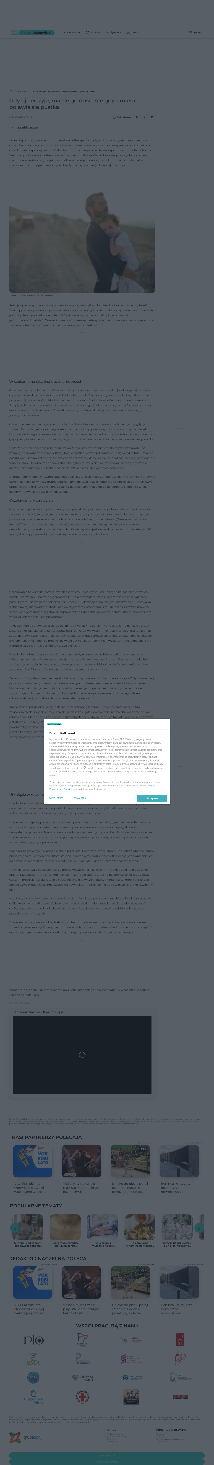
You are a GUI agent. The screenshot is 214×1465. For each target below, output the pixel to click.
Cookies (68, 789)
